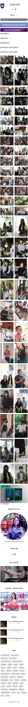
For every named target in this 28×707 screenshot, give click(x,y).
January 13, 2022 (12, 623)
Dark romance (15, 655)
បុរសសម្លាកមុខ (15, 671)
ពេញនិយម (23, 674)
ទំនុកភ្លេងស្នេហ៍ (21, 667)
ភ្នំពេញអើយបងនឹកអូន (4, 680)
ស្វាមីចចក (13, 692)
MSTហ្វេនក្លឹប (6, 504)
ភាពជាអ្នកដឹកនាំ (19, 677)
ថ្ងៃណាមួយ (9, 667)
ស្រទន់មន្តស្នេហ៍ (21, 689)
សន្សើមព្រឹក (8, 686)
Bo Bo (18, 623)
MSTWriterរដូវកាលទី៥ (17, 661)
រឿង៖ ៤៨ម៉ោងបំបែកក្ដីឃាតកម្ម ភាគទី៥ (16, 630)
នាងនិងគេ (2, 671)
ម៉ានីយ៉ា (11, 680)
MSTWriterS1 (13, 658)
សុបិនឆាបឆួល (15, 686)
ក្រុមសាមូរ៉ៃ (15, 664)
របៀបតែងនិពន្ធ (24, 680)
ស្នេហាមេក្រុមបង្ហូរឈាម (13, 689)
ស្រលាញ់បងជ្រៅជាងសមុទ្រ (5, 692)
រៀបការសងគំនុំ (15, 683)
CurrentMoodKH (5, 655)
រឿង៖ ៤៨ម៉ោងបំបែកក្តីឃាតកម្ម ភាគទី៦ (16, 621)
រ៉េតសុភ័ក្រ (21, 683)
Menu (12, 15)
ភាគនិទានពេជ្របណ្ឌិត (4, 677)
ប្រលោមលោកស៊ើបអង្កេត (15, 674)
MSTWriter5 (4, 658)
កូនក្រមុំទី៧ (10, 664)
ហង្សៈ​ (18, 692)
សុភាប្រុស (21, 686)
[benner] (14, 29)
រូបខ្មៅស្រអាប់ (3, 683)
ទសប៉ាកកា (15, 667)
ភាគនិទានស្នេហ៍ (12, 677)
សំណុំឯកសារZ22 (4, 689)
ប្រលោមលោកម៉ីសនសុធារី (5, 674)
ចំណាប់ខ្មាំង (3, 667)
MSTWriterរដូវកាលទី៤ (5, 661)
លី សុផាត (2, 686)
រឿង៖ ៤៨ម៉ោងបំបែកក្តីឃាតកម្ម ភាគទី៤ (16, 638)
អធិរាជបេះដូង (24, 692)
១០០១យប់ (7, 696)
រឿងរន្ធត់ (9, 683)
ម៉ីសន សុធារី (17, 680)
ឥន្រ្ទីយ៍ (2, 696)
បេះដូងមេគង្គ (22, 671)
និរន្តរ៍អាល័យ (9, 671)
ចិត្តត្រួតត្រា (21, 664)
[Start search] (1, 20)
